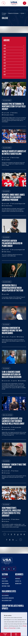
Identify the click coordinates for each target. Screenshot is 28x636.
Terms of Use (12, 628)
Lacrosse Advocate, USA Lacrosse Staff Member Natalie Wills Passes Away (13, 421)
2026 (5, 45)
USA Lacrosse (5, 595)
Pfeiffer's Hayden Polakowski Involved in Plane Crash (12, 243)
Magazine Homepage (13, 13)
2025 (5, 48)
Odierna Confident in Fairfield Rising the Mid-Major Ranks (12, 331)
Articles (22, 13)
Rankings (17, 578)
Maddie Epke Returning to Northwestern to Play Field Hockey (14, 107)
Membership (18, 583)
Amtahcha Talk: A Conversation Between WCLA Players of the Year (12, 288)
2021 (5, 60)
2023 (5, 54)
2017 (5, 72)
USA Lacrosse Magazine (8, 598)
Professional (5, 583)
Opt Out (16, 634)
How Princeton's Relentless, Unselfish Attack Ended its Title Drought (11, 512)
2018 (5, 69)
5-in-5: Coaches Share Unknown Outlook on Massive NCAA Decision (11, 375)
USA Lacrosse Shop (6, 600)
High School (5, 581)
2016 (5, 74)
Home (4, 13)
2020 (5, 63)
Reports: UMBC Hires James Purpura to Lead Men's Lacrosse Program (13, 197)
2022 (5, 57)
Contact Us (18, 581)
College (4, 578)
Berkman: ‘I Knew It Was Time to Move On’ (14, 466)
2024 (5, 51)
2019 (5, 66)
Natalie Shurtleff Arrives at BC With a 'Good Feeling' (14, 152)
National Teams (6, 586)
